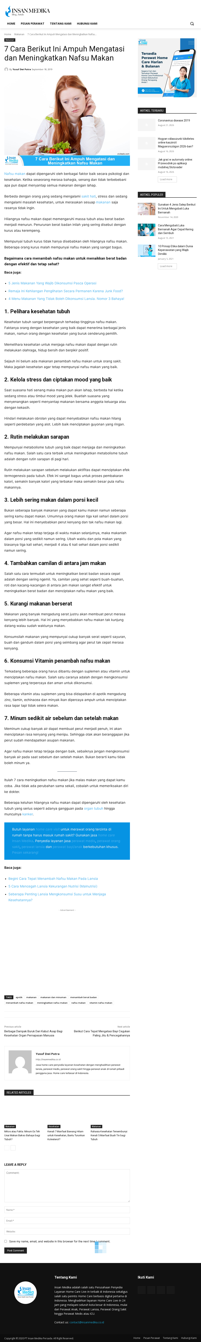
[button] (192, 23)
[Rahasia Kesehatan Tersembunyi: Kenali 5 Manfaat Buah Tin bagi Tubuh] (110, 1114)
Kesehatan (54, 1126)
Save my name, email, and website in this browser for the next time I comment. (59, 1241)
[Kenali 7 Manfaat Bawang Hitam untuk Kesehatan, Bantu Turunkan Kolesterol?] (67, 1114)
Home (7, 34)
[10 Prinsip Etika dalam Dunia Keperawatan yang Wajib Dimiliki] (146, 250)
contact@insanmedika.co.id (86, 1322)
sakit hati (88, 196)
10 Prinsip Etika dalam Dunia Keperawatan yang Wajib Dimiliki (175, 250)
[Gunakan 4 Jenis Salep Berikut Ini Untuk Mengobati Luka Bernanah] (146, 209)
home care (106, 835)
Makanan (19, 34)
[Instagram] (151, 1290)
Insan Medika (22, 841)
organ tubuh (93, 808)
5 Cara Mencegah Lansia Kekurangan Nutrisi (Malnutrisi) (52, 886)
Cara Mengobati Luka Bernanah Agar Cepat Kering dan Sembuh (175, 229)
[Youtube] (171, 1290)
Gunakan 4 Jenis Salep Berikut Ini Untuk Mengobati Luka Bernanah (177, 208)
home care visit (48, 829)
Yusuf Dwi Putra (22, 69)
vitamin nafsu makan (101, 1002)
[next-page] (13, 1147)
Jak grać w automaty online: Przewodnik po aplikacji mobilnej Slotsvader (175, 163)
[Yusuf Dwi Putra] (6, 69)
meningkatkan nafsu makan (52, 1002)
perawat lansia (33, 847)
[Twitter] (161, 1290)
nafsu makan (78, 1002)
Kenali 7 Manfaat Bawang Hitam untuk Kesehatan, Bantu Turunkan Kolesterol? (66, 1135)
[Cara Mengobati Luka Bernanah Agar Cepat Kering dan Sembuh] (146, 230)
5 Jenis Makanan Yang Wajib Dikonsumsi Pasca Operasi (52, 283)
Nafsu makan (14, 174)
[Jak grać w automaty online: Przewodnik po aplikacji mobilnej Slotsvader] (146, 164)
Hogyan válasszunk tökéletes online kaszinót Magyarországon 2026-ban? (176, 142)
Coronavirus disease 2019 (174, 120)
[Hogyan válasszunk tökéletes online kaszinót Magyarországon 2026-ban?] (146, 143)
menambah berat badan (83, 997)
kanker (27, 814)
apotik (19, 997)
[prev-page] (6, 1147)
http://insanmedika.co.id (48, 1059)
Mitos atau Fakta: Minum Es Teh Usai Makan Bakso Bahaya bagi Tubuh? (22, 1135)
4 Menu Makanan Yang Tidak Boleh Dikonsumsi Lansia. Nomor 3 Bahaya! (66, 299)
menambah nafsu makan (19, 1002)
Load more (166, 179)
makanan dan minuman (53, 997)
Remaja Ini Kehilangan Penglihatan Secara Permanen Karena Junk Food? (65, 291)
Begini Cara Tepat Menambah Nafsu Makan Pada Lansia (53, 879)
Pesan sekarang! (25, 852)
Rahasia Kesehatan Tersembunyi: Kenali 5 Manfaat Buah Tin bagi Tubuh (109, 1135)
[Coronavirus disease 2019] (146, 125)
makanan (103, 202)
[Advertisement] (67, 950)
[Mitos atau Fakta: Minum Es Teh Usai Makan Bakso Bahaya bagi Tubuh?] (24, 1114)
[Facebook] (141, 1290)
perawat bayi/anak (67, 847)
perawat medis (83, 841)
